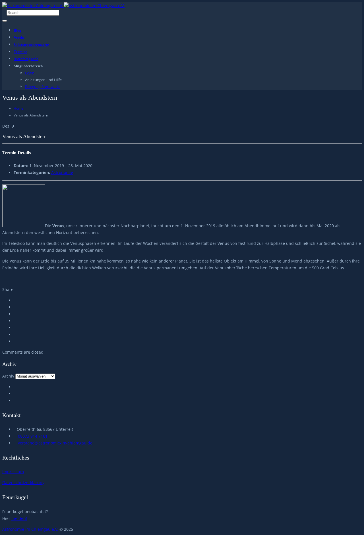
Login (29, 72)
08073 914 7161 (32, 436)
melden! (19, 518)
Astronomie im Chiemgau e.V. (30, 529)
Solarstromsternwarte (31, 44)
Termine (20, 52)
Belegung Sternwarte (42, 86)
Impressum (13, 471)
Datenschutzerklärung (23, 482)
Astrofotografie (26, 59)
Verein (19, 37)
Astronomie (62, 172)
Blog (17, 30)
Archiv (8, 376)
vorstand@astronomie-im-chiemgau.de (55, 443)
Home (18, 108)
